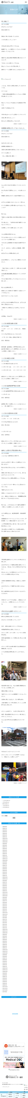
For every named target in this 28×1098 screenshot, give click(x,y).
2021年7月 (5, 919)
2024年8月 (5, 863)
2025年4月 (5, 850)
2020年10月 (5, 932)
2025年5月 (5, 848)
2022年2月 (5, 909)
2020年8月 (5, 936)
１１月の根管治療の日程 (9, 323)
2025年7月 (5, 846)
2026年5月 (5, 831)
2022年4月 (5, 905)
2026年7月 (5, 828)
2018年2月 (5, 985)
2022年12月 (5, 892)
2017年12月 (5, 986)
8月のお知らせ (6, 803)
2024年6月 (5, 867)
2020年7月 (5, 937)
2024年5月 (5, 868)
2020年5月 (5, 941)
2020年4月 (5, 942)
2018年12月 (5, 968)
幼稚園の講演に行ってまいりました (13, 128)
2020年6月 (5, 939)
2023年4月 (5, 887)
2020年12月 (5, 929)
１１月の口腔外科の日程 (9, 413)
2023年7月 (5, 882)
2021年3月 (5, 924)
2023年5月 (5, 885)
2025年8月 (5, 845)
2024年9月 (5, 862)
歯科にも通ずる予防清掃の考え (11, 450)
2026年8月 (5, 826)
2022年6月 (5, 902)
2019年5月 (5, 961)
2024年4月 (5, 870)
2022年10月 (5, 895)
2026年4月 (5, 833)
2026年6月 (5, 830)
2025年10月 (5, 841)
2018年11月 (5, 969)
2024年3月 (5, 872)
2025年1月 (5, 855)
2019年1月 (5, 966)
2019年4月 (5, 963)
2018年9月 (5, 973)
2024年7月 (5, 865)
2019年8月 (5, 956)
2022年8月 (5, 899)
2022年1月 (5, 910)
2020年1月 (5, 947)
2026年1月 (5, 836)
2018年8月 (5, 974)
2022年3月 (5, 907)
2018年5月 (5, 980)
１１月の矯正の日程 (7, 358)
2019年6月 (5, 959)
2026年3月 (5, 835)
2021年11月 (5, 914)
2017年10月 (5, 990)
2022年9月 (5, 897)
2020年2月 (5, 946)
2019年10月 (5, 953)
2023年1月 (5, 890)
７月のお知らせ (6, 805)
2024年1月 (5, 875)
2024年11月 (5, 858)
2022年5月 (5, 904)
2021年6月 (5, 921)
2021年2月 (5, 926)
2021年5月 (5, 922)
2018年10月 (5, 971)
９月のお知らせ (6, 802)
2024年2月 (5, 873)
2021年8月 (5, 917)
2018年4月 (5, 981)
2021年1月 (5, 927)
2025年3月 (5, 851)
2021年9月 (5, 915)
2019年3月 (5, 964)
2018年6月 (5, 978)
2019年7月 (5, 958)
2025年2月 (5, 853)
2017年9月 (5, 991)
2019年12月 (5, 949)
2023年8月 (5, 880)
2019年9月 (5, 954)
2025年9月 (5, 843)
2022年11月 (5, 894)
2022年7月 (5, 900)
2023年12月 (5, 877)
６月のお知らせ (6, 807)
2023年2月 (5, 889)
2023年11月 (5, 878)
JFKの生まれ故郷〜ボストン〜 (11, 611)
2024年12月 (5, 857)
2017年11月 (5, 988)
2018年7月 (5, 976)
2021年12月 (5, 912)
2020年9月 (5, 934)
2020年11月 (5, 931)
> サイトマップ (5, 1086)
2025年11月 (5, 840)
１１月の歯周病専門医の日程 (10, 386)
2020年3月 (5, 944)
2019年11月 (5, 951)
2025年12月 (5, 838)
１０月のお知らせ (6, 800)
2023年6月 (5, 884)
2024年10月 (5, 860)
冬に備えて (5, 21)
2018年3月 (5, 983)
